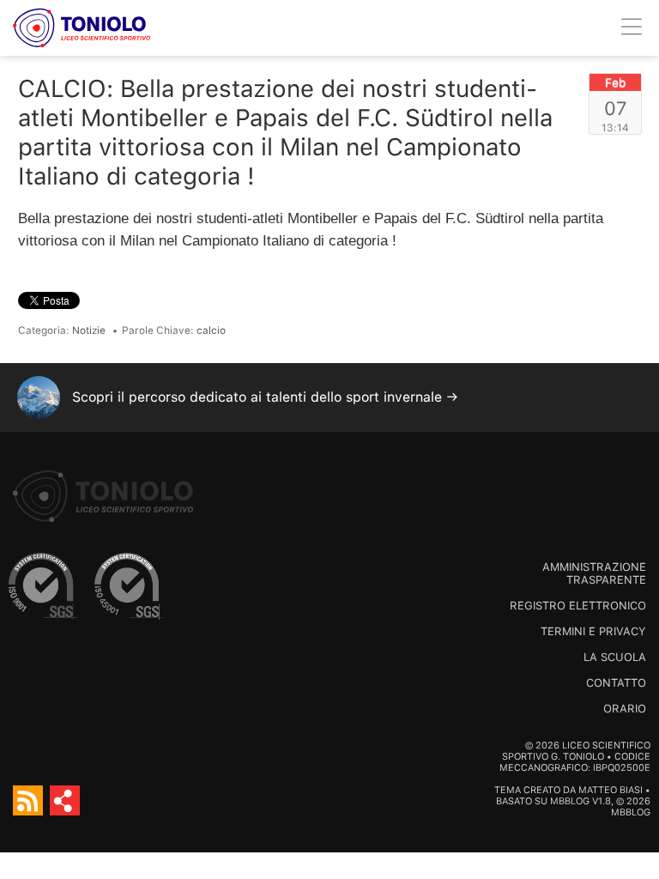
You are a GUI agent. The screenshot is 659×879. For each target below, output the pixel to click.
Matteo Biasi (610, 790)
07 (615, 108)
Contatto (616, 682)
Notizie (89, 330)
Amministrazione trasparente (594, 573)
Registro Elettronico (578, 605)
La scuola (614, 657)
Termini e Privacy (593, 631)
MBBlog (569, 801)
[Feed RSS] (28, 800)
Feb (615, 82)
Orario (624, 708)
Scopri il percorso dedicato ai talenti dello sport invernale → (265, 397)
